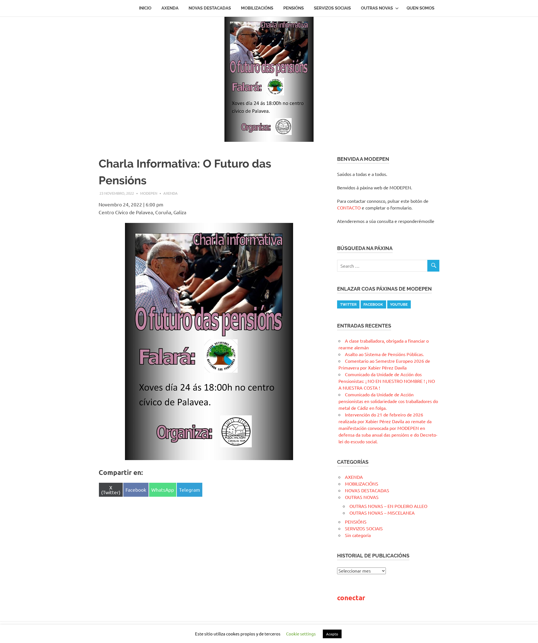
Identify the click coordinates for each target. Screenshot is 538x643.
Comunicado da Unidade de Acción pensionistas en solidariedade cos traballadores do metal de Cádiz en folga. (388, 401)
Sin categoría (358, 535)
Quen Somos (420, 8)
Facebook (373, 304)
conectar (351, 597)
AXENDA (170, 193)
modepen (148, 193)
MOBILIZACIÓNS (257, 8)
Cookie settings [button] (301, 633)
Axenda (169, 8)
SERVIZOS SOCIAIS (332, 8)
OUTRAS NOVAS (377, 8)
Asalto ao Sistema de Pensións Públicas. (384, 354)
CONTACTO (349, 207)
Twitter (348, 304)
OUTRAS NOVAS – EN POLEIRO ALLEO (388, 506)
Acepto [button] (332, 634)
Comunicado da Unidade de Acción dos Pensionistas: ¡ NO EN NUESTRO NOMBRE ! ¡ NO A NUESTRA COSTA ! (386, 380)
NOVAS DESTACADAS (210, 8)
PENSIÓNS (293, 8)
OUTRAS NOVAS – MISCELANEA (382, 512)
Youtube (399, 304)
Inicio (145, 8)
